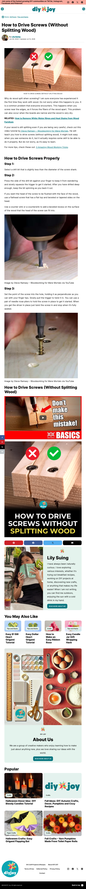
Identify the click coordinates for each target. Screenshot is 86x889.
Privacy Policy (55, 869)
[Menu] (2, 9)
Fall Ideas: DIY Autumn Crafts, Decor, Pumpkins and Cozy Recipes (62, 804)
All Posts (13, 17)
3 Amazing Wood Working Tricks (52, 147)
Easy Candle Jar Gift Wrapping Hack (73, 638)
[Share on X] (2, 446)
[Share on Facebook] (2, 437)
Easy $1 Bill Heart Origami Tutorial (12, 638)
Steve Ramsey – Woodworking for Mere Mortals (44, 131)
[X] (77, 2)
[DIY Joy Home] (43, 9)
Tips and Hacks (22, 17)
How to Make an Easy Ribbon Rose (53, 638)
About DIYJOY (53, 864)
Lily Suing (16, 37)
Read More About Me (57, 606)
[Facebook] (72, 2)
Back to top (76, 885)
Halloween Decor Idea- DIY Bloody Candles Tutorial (21, 802)
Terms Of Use (29, 869)
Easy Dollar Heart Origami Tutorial (32, 638)
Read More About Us (43, 759)
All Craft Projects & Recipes (36, 864)
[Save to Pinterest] (2, 442)
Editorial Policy (41, 869)
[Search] (83, 9)
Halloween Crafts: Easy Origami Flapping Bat (19, 840)
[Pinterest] (82, 2)
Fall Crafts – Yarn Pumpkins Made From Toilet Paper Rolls (61, 840)
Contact (42, 873)
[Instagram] (68, 2)
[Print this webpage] (2, 451)
